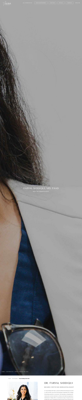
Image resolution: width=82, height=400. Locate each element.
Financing (69, 2)
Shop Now (52, 2)
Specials (61, 2)
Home (3, 371)
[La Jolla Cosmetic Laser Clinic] (7, 3)
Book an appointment (41, 2)
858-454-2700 (29, 2)
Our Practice (9, 371)
